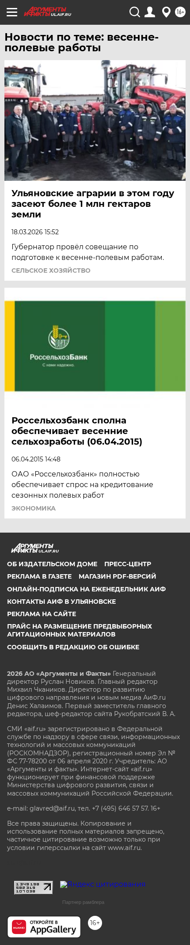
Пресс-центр (127, 564)
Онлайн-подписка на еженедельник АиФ (86, 589)
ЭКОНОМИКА (33, 508)
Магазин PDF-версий (117, 576)
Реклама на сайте (41, 614)
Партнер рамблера (83, 902)
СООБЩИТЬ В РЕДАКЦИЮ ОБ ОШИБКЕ (73, 647)
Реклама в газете (39, 576)
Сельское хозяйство (51, 270)
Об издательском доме (52, 564)
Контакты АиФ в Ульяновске (61, 602)
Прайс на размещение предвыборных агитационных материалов (79, 630)
